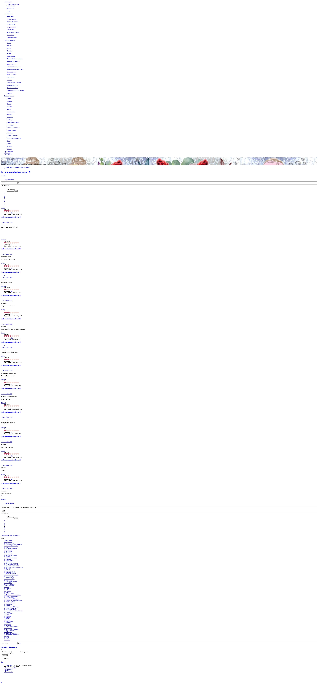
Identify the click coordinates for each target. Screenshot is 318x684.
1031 (12, 213)
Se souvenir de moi (8, 673)
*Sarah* (3, 333)
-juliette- (3, 208)
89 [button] (4, 196)
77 (11, 244)
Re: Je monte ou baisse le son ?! (11, 217)
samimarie (3, 239)
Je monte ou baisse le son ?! (15, 172)
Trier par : (17, 527)
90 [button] (4, 197)
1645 (12, 338)
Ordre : (26, 527)
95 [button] (4, 204)
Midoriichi (3, 403)
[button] (4, 187)
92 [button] (4, 200)
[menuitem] (13, 4)
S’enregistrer (13, 667)
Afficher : (4, 527)
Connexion (4, 667)
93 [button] (4, 201)
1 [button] (4, 193)
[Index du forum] (17, 162)
